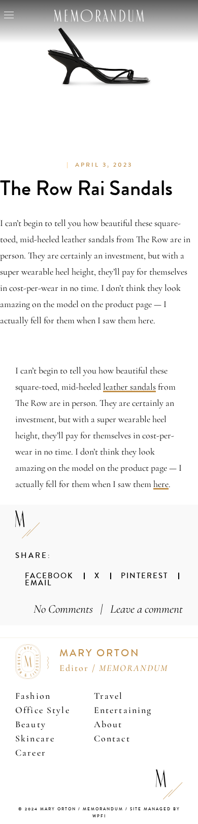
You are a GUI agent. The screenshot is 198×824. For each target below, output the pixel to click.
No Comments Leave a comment (108, 609)
